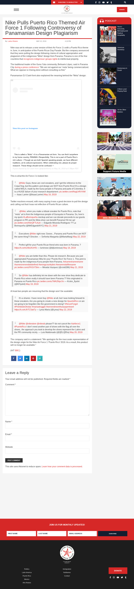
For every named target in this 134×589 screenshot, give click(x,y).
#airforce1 (75, 324)
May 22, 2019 (79, 237)
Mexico (26, 579)
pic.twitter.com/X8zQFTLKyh (27, 223)
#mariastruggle (39, 307)
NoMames (67, 572)
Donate (122, 9)
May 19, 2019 (32, 284)
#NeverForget (71, 304)
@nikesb (41, 324)
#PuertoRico (20, 327)
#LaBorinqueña (30, 217)
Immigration (67, 569)
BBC (17, 350)
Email (8, 434)
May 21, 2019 (51, 226)
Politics (26, 569)
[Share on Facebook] (13, 360)
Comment (10, 384)
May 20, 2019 (76, 332)
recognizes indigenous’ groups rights (40, 59)
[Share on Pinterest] (33, 360)
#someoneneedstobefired (26, 264)
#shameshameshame (73, 262)
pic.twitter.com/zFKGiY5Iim (26, 267)
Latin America (27, 572)
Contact (67, 576)
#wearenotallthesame (66, 264)
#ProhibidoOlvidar (22, 307)
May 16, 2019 (50, 194)
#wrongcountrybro (47, 264)
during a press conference (27, 67)
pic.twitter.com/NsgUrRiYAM (72, 192)
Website (9, 447)
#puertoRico (73, 301)
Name (8, 421)
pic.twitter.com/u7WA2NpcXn (50, 281)
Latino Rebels (13, 41)
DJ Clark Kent (32, 168)
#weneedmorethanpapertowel (60, 307)
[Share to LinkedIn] (26, 360)
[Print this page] (40, 360)
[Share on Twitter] (20, 360)
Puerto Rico (27, 576)
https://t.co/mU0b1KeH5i (25, 248)
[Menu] (16, 9)
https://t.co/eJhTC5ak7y (25, 310)
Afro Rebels (27, 583)
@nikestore (31, 324)
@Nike (22, 183)
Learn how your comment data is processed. (62, 466)
